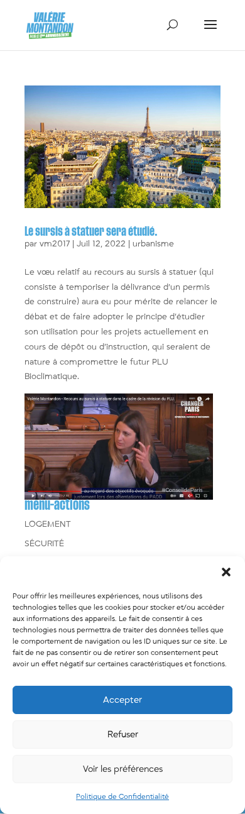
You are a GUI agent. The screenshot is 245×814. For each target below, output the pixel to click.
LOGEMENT (47, 524)
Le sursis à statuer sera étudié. (91, 231)
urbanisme (153, 244)
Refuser (122, 734)
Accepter (122, 700)
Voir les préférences (123, 769)
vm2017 (55, 244)
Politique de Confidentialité (122, 797)
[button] (226, 572)
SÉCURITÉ (44, 544)
